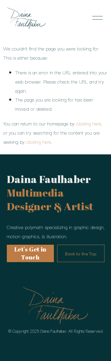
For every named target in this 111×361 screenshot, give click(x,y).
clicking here (88, 123)
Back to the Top (80, 253)
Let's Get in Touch (30, 253)
